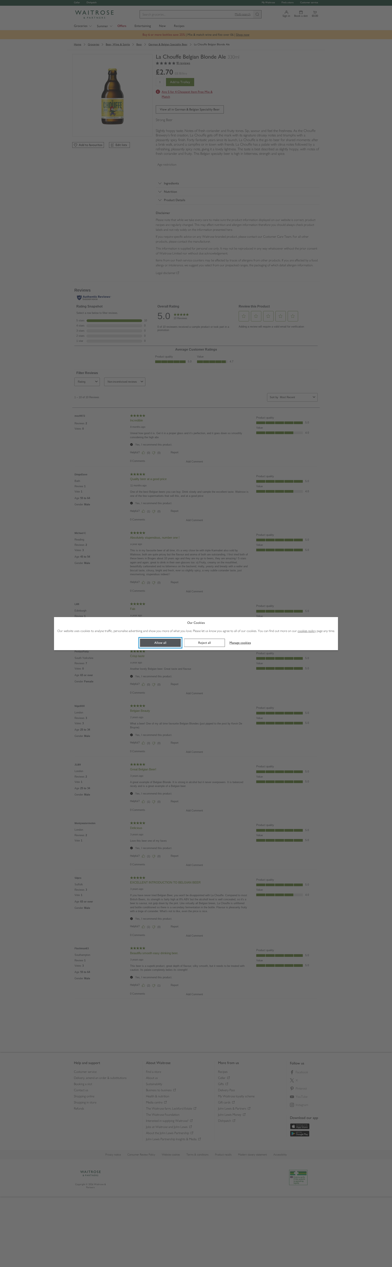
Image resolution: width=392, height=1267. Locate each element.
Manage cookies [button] (240, 643)
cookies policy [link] (307, 631)
